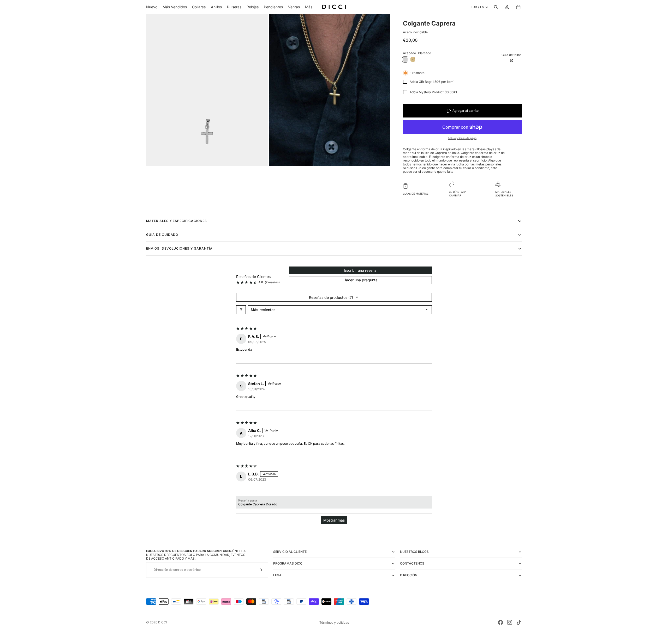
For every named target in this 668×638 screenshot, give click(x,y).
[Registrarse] (260, 570)
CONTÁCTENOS (412, 563)
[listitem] (308, 7)
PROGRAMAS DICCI (288, 563)
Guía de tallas (511, 55)
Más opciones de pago (462, 138)
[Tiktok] (519, 622)
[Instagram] (509, 622)
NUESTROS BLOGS (414, 552)
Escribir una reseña (360, 270)
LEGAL (278, 575)
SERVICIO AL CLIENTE (290, 552)
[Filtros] (241, 309)
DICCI (162, 622)
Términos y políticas (334, 622)
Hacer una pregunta (360, 280)
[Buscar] (496, 7)
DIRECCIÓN (408, 575)
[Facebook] (500, 622)
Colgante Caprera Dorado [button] (257, 504)
